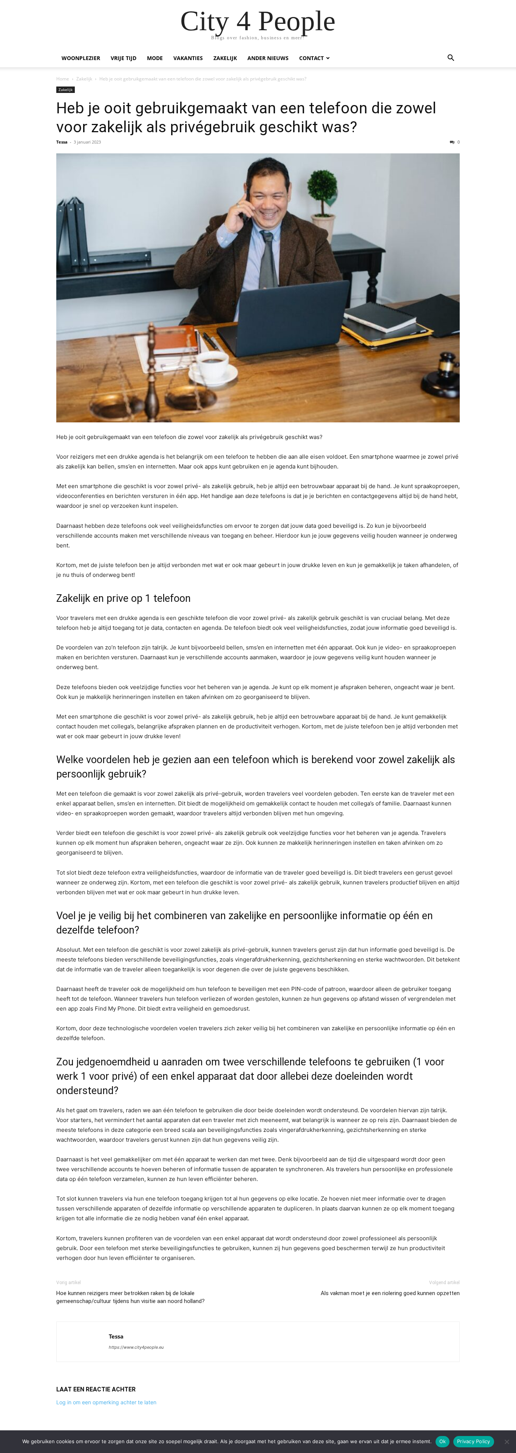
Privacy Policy (473, 1441)
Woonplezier (81, 58)
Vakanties (188, 58)
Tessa (62, 142)
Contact (311, 58)
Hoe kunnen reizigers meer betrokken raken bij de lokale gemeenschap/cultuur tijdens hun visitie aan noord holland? (130, 1297)
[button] (451, 58)
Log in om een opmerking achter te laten (106, 1402)
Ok (442, 1441)
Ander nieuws (268, 58)
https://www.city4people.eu (136, 1347)
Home (62, 79)
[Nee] (506, 1441)
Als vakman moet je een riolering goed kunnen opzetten (390, 1293)
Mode (155, 58)
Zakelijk (225, 58)
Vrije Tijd (123, 58)
